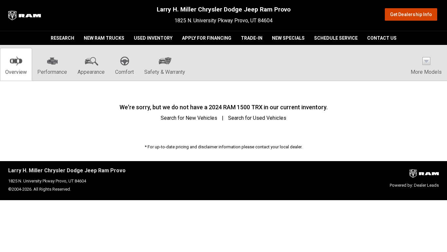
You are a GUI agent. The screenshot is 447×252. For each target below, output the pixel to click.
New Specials (288, 38)
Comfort (124, 72)
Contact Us (382, 38)
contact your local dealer (278, 146)
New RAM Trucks (104, 38)
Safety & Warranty (164, 72)
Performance (52, 72)
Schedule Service (336, 38)
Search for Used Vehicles (257, 118)
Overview (16, 72)
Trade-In (251, 38)
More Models (426, 72)
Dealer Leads (426, 185)
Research (62, 38)
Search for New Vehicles (189, 118)
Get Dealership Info (411, 14)
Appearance (91, 72)
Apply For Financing (206, 38)
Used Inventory (153, 38)
